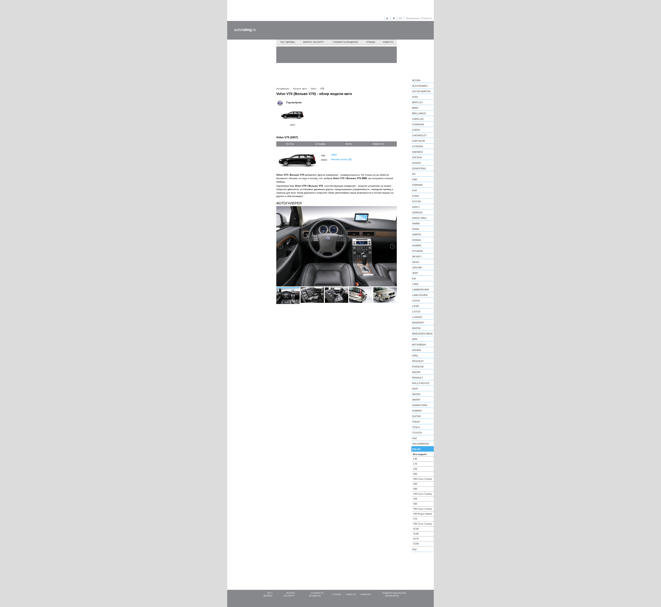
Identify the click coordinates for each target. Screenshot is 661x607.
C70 (415, 464)
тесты (290, 144)
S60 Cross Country (422, 479)
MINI (414, 339)
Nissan (416, 350)
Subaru (417, 410)
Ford (415, 196)
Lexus (416, 300)
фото (348, 144)
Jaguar (417, 267)
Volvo (416, 449)
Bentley (417, 102)
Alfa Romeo (420, 85)
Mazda (416, 328)
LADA (415, 284)
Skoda (416, 394)
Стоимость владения (345, 42)
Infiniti (416, 256)
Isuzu (415, 262)
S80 (415, 484)
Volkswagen (420, 443)
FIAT (414, 190)
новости (378, 144)
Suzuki (416, 416)
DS (413, 174)
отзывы (320, 144)
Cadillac (418, 119)
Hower (416, 245)
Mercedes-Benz (422, 333)
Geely (416, 207)
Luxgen (417, 317)
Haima (416, 223)
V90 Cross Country (422, 524)
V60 (415, 504)
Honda (416, 240)
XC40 (416, 529)
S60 (415, 474)
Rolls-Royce (420, 383)
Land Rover (420, 295)
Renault (417, 377)
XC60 (416, 534)
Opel (415, 355)
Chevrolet (419, 135)
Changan (418, 124)
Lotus (416, 311)
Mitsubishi (419, 344)
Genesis (417, 212)
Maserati (418, 322)
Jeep (415, 273)
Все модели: (420, 454)
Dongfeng (419, 168)
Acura (416, 80)
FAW (414, 179)
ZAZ (414, 549)
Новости (388, 42)
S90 (415, 489)
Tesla (416, 427)
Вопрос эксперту (313, 42)
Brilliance (419, 113)
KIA (414, 278)
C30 (415, 459)
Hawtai (416, 234)
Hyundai (417, 251)
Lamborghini (420, 289)
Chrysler (418, 141)
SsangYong (419, 405)
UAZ (414, 438)
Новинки (365, 594)
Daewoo (417, 152)
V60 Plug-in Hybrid (422, 514)
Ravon (416, 372)
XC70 (416, 538)
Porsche (418, 366)
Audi (415, 96)
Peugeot (418, 361)
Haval (415, 229)
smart (416, 399)
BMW (415, 108)
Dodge (416, 163)
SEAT (415, 388)
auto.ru (245, 30)
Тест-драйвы (287, 42)
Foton (416, 201)
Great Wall (419, 218)
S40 (415, 469)
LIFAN (415, 306)
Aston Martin (421, 91)
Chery (416, 130)
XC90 (416, 543)
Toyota (417, 432)
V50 (415, 499)
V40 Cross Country (422, 494)
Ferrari (417, 185)
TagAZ (416, 421)
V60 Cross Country (422, 509)
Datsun (417, 157)
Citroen (417, 146)
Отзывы (370, 42)
